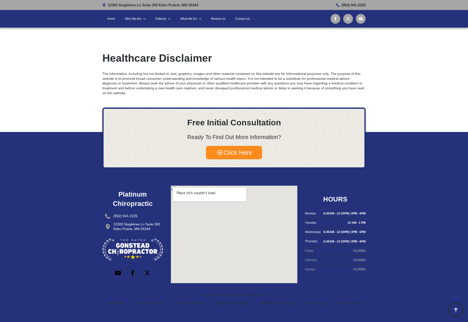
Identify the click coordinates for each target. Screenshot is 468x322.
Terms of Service (349, 303)
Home (111, 18)
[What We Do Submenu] (201, 18)
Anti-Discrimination (150, 303)
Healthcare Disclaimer (232, 303)
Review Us (218, 18)
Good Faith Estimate (190, 303)
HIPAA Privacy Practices (277, 303)
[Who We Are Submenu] (146, 18)
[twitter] (348, 19)
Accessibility (116, 303)
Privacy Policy (316, 303)
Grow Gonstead (232, 294)
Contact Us (242, 18)
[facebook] (335, 19)
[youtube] (361, 19)
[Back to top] (455, 309)
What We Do (188, 18)
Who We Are (133, 18)
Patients (161, 18)
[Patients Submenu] (171, 18)
